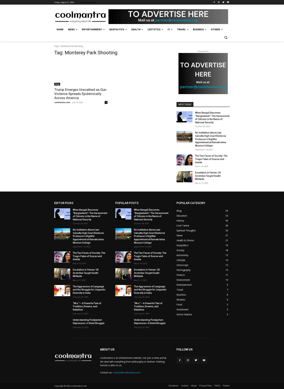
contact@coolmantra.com (127, 372)
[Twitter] (223, 2)
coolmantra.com (62, 102)
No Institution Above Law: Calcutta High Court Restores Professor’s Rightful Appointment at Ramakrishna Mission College (210, 139)
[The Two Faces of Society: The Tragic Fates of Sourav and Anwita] (184, 160)
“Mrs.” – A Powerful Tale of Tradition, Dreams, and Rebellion (87, 306)
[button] (226, 37)
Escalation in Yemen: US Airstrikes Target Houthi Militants (208, 175)
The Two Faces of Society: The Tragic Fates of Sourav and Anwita (211, 159)
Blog (57, 84)
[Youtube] (228, 2)
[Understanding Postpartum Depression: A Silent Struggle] (62, 324)
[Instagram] (219, 2)
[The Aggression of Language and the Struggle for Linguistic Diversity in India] (62, 290)
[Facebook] (214, 2)
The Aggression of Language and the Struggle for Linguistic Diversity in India (89, 289)
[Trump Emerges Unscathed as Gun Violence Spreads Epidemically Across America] (80, 72)
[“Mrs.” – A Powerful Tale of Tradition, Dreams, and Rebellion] (62, 307)
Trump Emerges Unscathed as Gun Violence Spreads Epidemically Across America (80, 94)
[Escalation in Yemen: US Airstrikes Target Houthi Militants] (184, 176)
